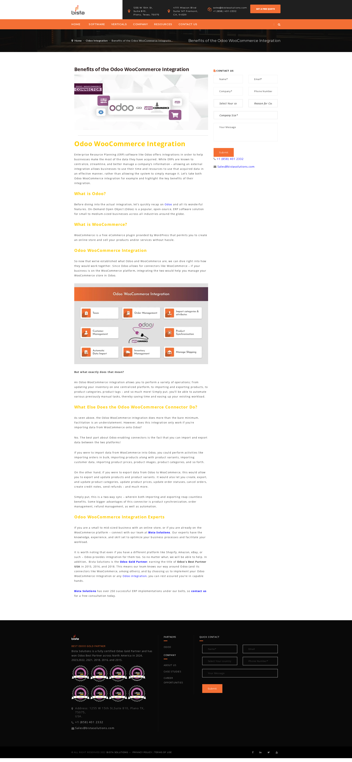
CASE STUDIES (172, 671)
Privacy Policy (142, 752)
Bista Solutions (159, 532)
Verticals (119, 24)
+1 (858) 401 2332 (230, 159)
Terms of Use (163, 752)
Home (76, 24)
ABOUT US (170, 665)
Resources (163, 24)
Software (97, 24)
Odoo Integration (97, 40)
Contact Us (188, 24)
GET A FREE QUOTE (265, 9)
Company (140, 24)
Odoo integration (135, 576)
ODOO (167, 647)
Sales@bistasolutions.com (236, 166)
